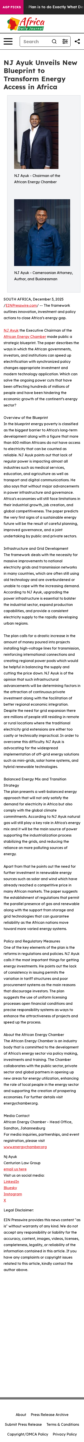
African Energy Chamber (25, 336)
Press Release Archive (50, 1414)
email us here (15, 1169)
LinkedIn (11, 1181)
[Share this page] (77, 41)
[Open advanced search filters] (65, 41)
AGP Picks (12, 7)
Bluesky (10, 1188)
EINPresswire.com (21, 305)
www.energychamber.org (25, 1147)
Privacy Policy (65, 1434)
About (21, 1414)
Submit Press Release (23, 1424)
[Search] (54, 41)
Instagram (13, 1194)
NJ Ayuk (11, 330)
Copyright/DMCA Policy (27, 1434)
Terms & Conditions (62, 1424)
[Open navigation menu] (8, 41)
